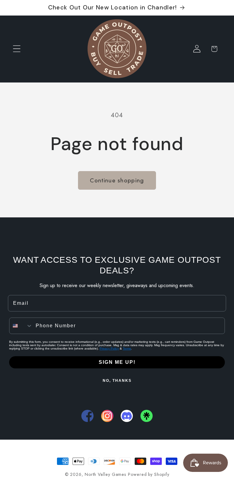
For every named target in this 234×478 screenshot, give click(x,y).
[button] (16, 49)
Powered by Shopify (148, 474)
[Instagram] (107, 416)
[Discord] (127, 416)
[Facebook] (87, 416)
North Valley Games (105, 474)
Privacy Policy (109, 348)
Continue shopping (117, 180)
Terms (127, 348)
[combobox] (21, 326)
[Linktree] (146, 416)
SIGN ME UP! (117, 362)
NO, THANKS (117, 380)
